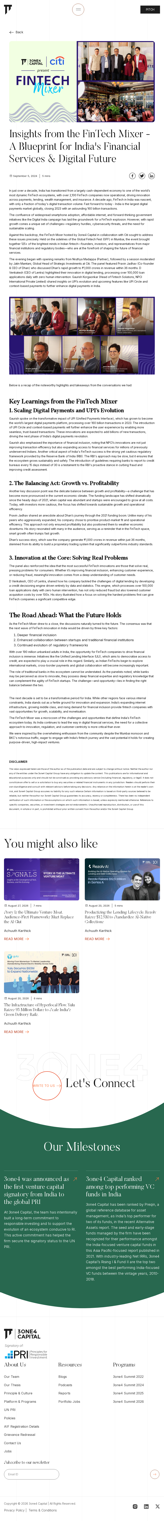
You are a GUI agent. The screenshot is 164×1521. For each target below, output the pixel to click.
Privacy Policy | (16, 1510)
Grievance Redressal (19, 1435)
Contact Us (12, 1443)
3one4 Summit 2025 (128, 1393)
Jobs (8, 1451)
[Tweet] (142, 176)
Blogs (62, 1377)
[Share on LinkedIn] (151, 176)
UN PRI (10, 1410)
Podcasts (65, 1385)
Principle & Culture (18, 1393)
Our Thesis (12, 1385)
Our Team (11, 1377)
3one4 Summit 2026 (128, 1402)
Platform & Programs (20, 1402)
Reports (64, 1393)
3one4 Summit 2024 (128, 1385)
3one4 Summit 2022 (128, 1377)
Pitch (150, 9)
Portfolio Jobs (69, 1402)
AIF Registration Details (21, 1426)
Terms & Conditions (43, 1510)
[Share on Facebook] (132, 176)
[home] (8, 10)
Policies (9, 1418)
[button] (78, 10)
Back (19, 32)
